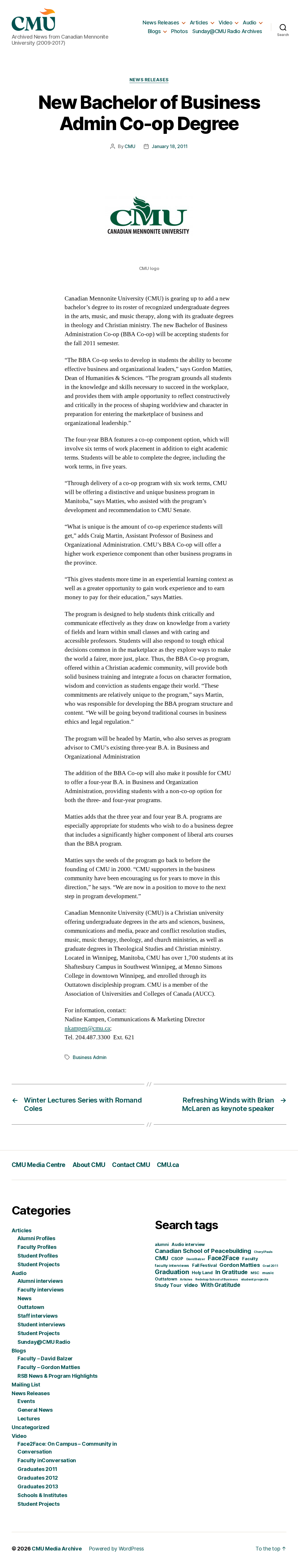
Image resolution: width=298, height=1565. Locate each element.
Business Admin (90, 1057)
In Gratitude (231, 1272)
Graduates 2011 (37, 1469)
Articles (199, 22)
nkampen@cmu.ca (87, 1028)
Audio (249, 22)
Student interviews (41, 1324)
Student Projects (38, 1264)
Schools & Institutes (42, 1495)
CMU (130, 146)
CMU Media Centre (38, 1164)
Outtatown (30, 1307)
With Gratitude (220, 1285)
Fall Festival (204, 1265)
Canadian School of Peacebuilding (203, 1250)
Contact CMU (131, 1164)
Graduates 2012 (37, 1478)
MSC (255, 1272)
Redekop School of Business (216, 1279)
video (191, 1285)
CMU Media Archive (56, 1549)
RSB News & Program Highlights (57, 1376)
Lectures (28, 1418)
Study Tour (168, 1285)
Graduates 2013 (37, 1486)
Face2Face (224, 1258)
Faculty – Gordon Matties (48, 1367)
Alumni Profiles (36, 1238)
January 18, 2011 (170, 146)
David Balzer (195, 1259)
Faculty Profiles (36, 1247)
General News (35, 1410)
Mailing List (26, 1385)
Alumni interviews (40, 1281)
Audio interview (188, 1244)
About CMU (88, 1164)
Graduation (172, 1272)
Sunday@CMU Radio (43, 1342)
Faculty (250, 1258)
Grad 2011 (270, 1266)
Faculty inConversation (46, 1460)
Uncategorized (30, 1427)
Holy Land (202, 1272)
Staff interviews (37, 1316)
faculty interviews (172, 1265)
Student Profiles (37, 1256)
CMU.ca (168, 1164)
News (24, 1298)
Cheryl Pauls (263, 1252)
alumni (161, 1244)
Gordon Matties (239, 1265)
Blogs (154, 31)
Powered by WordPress (116, 1549)
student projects (254, 1279)
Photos (179, 31)
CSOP (177, 1258)
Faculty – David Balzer (45, 1358)
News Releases (161, 22)
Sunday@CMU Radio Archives (227, 31)
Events (26, 1401)
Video (226, 22)
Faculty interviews (40, 1290)
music (268, 1272)
